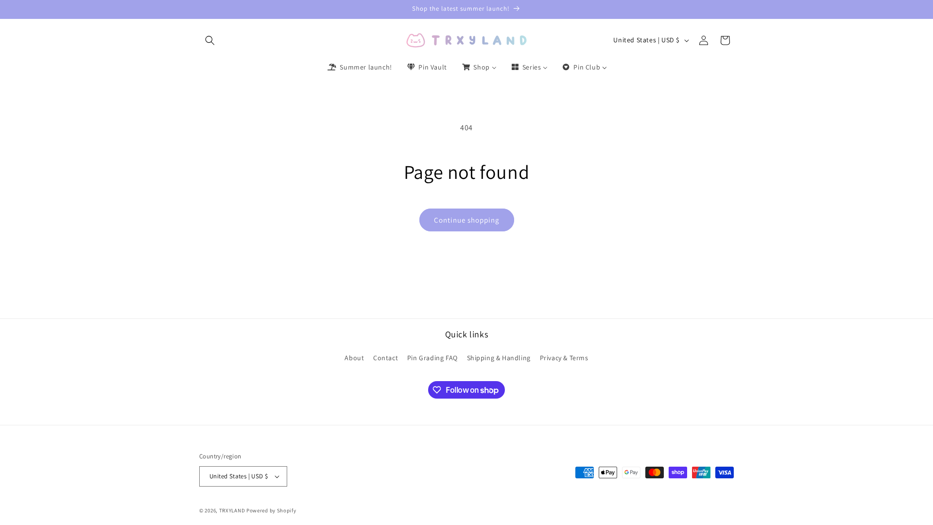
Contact (385, 357)
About (354, 357)
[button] (210, 40)
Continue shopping (467, 220)
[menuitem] (359, 67)
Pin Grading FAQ (432, 357)
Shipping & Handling (499, 357)
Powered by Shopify (271, 510)
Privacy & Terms (564, 357)
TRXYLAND (232, 510)
